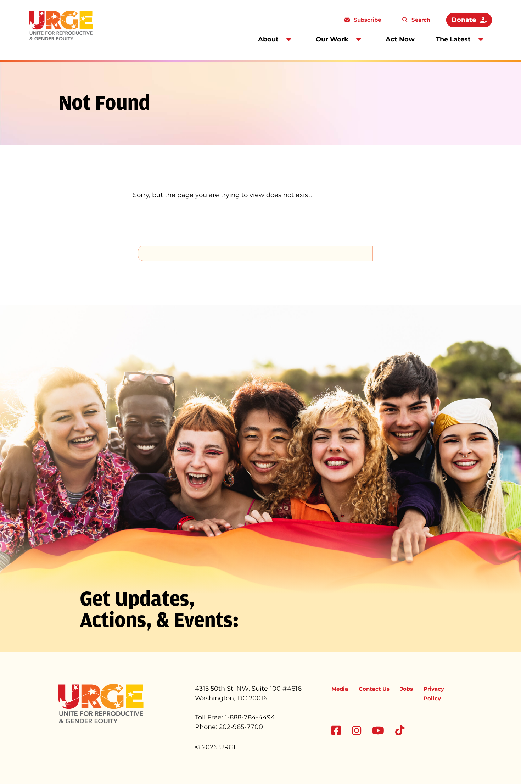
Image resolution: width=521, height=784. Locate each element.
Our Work (332, 39)
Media (339, 688)
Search (420, 19)
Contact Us (374, 688)
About (268, 39)
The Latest (453, 39)
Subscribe (366, 19)
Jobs (406, 688)
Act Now (400, 39)
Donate (464, 20)
